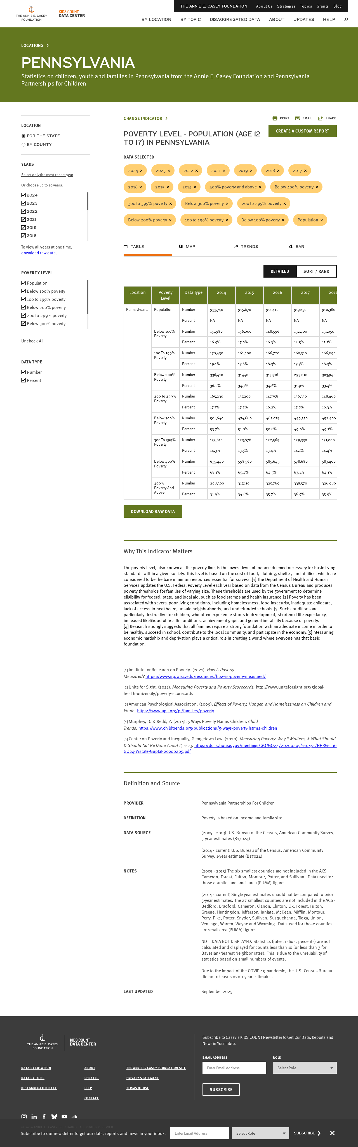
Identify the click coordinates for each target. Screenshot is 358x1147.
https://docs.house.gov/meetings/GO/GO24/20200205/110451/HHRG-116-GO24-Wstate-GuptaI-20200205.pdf (230, 748)
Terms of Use (137, 1088)
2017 (297, 170)
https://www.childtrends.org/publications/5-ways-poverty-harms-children (207, 728)
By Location (156, 19)
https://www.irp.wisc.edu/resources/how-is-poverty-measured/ (205, 676)
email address (215, 1057)
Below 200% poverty (147, 219)
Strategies (286, 6)
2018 (270, 170)
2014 (187, 186)
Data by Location (36, 1068)
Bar (300, 246)
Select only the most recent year (47, 175)
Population (308, 219)
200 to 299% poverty (261, 203)
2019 (243, 170)
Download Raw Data (153, 511)
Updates (303, 19)
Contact (91, 1098)
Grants (323, 6)
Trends (249, 246)
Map (191, 246)
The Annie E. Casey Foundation (213, 6)
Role (277, 1057)
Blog (337, 6)
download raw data (38, 253)
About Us (264, 6)
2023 (160, 170)
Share (331, 118)
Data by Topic (32, 1078)
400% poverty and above (232, 186)
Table (137, 246)
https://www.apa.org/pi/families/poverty (175, 710)
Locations (32, 45)
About (276, 19)
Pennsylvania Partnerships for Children (238, 803)
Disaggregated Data (235, 19)
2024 (133, 170)
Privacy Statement (142, 1078)
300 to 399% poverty (147, 203)
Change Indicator (143, 118)
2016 (132, 186)
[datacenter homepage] (72, 14)
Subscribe (221, 1089)
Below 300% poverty (204, 203)
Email (307, 118)
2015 (159, 186)
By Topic (190, 19)
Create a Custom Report (302, 131)
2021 (215, 170)
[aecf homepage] (31, 13)
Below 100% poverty (260, 219)
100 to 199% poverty (204, 219)
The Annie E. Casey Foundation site (156, 1068)
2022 (188, 170)
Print (284, 118)
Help (329, 19)
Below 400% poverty (294, 186)
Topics (306, 6)
